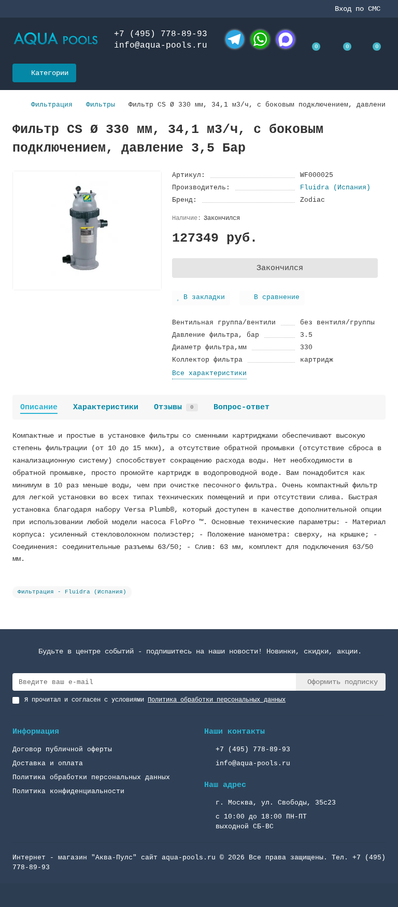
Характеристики (105, 407)
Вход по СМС (357, 9)
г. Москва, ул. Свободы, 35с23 (276, 803)
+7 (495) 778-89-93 (160, 34)
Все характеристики (209, 373)
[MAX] (285, 39)
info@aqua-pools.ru (160, 45)
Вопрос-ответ (241, 407)
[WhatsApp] (260, 39)
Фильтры (100, 105)
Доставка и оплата (47, 763)
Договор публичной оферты (62, 749)
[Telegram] (234, 39)
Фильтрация (52, 105)
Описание (39, 407)
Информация (35, 731)
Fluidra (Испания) (335, 187)
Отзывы (174, 407)
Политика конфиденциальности (68, 791)
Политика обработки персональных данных (91, 777)
